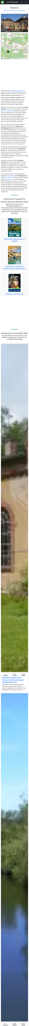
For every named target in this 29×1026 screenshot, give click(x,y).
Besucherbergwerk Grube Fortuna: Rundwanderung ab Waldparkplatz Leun (12, 680)
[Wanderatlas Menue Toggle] (26, 2)
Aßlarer (12, 176)
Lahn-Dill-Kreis (21, 10)
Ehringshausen (20, 91)
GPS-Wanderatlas (13, 2)
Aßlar (9, 91)
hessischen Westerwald (7, 177)
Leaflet (12, 58)
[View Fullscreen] (3, 41)
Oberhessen (12, 10)
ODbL (26, 58)
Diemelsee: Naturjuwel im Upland (14, 240)
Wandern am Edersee (14, 294)
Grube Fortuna (10, 179)
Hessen (6, 10)
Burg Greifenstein (8, 111)
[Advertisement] (14, 74)
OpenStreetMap (22, 58)
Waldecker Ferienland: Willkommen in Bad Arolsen (14, 267)
